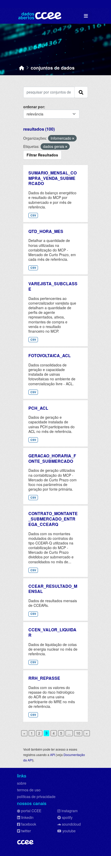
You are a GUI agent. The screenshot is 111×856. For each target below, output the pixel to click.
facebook (28, 824)
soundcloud (71, 824)
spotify (67, 817)
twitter (26, 830)
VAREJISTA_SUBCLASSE (52, 286)
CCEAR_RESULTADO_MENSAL (52, 588)
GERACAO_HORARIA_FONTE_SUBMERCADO (52, 458)
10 (78, 733)
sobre (21, 783)
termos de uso (29, 789)
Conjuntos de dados (53, 67)
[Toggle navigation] (86, 16)
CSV (33, 215)
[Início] (21, 67)
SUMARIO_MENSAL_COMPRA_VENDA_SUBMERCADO (52, 178)
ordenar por (33, 106)
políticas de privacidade (36, 796)
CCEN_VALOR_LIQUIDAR (52, 632)
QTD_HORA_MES (45, 231)
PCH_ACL (38, 408)
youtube (69, 830)
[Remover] (73, 138)
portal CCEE (31, 810)
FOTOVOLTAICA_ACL (49, 355)
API (52, 754)
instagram (69, 810)
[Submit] (81, 92)
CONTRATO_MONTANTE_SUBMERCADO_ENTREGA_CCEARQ (53, 518)
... (69, 733)
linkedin (27, 817)
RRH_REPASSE (44, 678)
